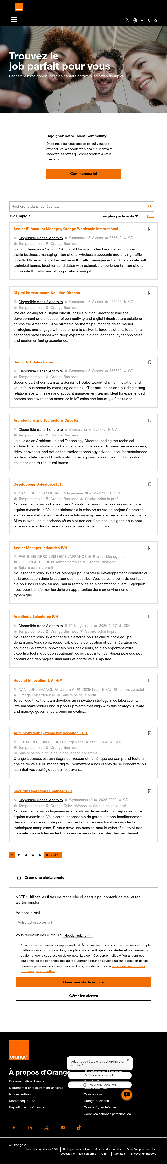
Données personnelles (141, 1149)
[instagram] (63, 1127)
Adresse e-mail (28, 912)
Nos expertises (20, 1094)
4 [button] (33, 855)
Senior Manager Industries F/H (40, 548)
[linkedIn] (30, 1127)
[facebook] (14, 1127)
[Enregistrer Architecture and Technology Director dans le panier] (150, 420)
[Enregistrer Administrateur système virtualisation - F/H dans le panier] (150, 733)
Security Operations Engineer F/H (43, 791)
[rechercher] (150, 206)
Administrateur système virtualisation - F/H (51, 733)
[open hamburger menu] (14, 20)
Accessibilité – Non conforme (77, 1153)
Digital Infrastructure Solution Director (47, 293)
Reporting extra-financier (27, 1107)
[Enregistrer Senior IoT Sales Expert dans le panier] (150, 362)
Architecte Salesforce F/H (36, 617)
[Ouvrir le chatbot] (126, 1094)
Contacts (120, 1153)
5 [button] (40, 855)
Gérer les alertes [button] (83, 995)
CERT (105, 1153)
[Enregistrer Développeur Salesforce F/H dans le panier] (150, 484)
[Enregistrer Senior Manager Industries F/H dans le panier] (150, 548)
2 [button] (19, 855)
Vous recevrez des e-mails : (38, 935)
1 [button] (12, 855)
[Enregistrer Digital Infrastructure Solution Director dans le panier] (150, 293)
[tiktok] (79, 1127)
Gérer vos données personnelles (107, 1114)
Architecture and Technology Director (46, 420)
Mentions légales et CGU (42, 1149)
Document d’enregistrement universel (36, 1088)
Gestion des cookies (108, 1149)
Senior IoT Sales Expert (34, 362)
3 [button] (26, 855)
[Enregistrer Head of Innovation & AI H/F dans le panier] (150, 680)
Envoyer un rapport (143, 1153)
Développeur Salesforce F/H (38, 484)
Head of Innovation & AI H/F (38, 680)
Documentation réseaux (26, 1081)
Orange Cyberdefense (100, 1107)
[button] (127, 20)
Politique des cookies (76, 1149)
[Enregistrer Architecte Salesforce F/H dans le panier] (150, 617)
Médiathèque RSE (22, 1101)
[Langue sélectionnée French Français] (138, 20)
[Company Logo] (19, 7)
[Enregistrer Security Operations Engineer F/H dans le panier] (150, 791)
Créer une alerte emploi (83, 982)
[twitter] (46, 1127)
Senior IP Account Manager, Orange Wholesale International (66, 229)
